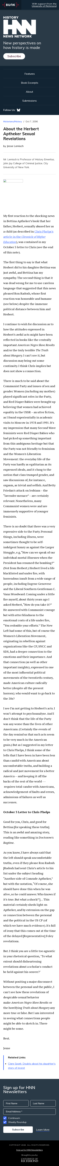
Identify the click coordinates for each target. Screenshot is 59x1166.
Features (29, 73)
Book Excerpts (29, 82)
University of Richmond (44, 6)
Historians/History (12, 121)
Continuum (14, 1118)
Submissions (29, 100)
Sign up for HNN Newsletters (29, 1150)
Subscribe (14, 56)
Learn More (42, 1129)
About (29, 91)
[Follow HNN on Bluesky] (18, 110)
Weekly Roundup (17, 1122)
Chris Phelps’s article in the (28, 236)
